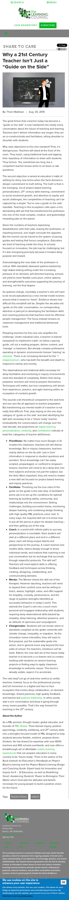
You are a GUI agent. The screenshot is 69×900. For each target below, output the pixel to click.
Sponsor (40, 843)
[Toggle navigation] (6, 33)
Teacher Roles (19, 797)
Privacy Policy (54, 845)
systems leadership (31, 698)
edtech (35, 797)
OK (63, 882)
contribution (44, 430)
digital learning (47, 427)
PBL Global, (21, 726)
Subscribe (48, 25)
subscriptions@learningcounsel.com (13, 834)
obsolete (7, 356)
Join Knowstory (25, 25)
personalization (11, 430)
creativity (26, 430)
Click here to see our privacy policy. (17, 896)
